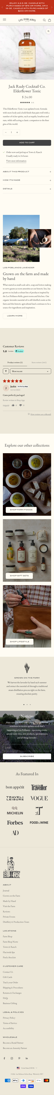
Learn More (14, 316)
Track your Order (10, 982)
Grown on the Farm (11, 895)
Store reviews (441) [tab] (39, 362)
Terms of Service (10, 1023)
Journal (6, 890)
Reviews (6, 911)
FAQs (5, 998)
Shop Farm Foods (21, 510)
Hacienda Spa (9, 952)
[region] (27, 681)
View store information (16, 160)
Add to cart (27, 143)
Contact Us (8, 971)
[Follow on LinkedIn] (26, 1058)
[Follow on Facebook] (4, 1058)
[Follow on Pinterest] (19, 1058)
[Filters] (6, 371)
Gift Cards (7, 977)
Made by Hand (9, 901)
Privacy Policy (9, 1017)
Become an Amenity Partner (15, 1048)
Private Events (9, 916)
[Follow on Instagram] (11, 1058)
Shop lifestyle (19, 642)
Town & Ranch (9, 946)
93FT (41, 1074)
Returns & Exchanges (12, 992)
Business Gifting (10, 1003)
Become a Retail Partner (13, 1042)
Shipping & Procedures (13, 987)
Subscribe (27, 756)
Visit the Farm (9, 906)
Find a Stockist (9, 957)
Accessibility (8, 1028)
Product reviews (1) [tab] (14, 362)
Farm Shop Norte (10, 941)
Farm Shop (7, 936)
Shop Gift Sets (19, 576)
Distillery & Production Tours (16, 921)
